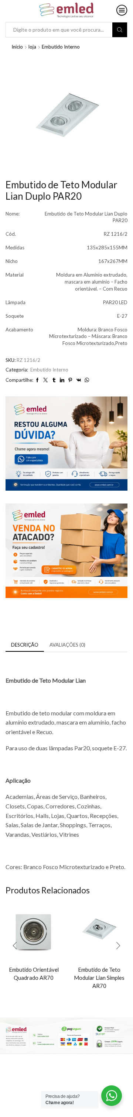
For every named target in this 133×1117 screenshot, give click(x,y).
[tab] (25, 645)
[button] (15, 945)
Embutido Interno (61, 47)
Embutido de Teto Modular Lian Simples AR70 (99, 977)
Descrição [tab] (24, 645)
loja (32, 47)
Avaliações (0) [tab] (67, 645)
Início (17, 47)
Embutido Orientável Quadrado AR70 (34, 973)
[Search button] (119, 29)
